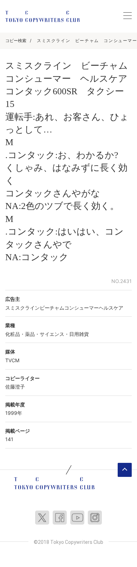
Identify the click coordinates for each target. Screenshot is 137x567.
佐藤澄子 (15, 387)
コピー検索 (15, 40)
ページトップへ (125, 470)
